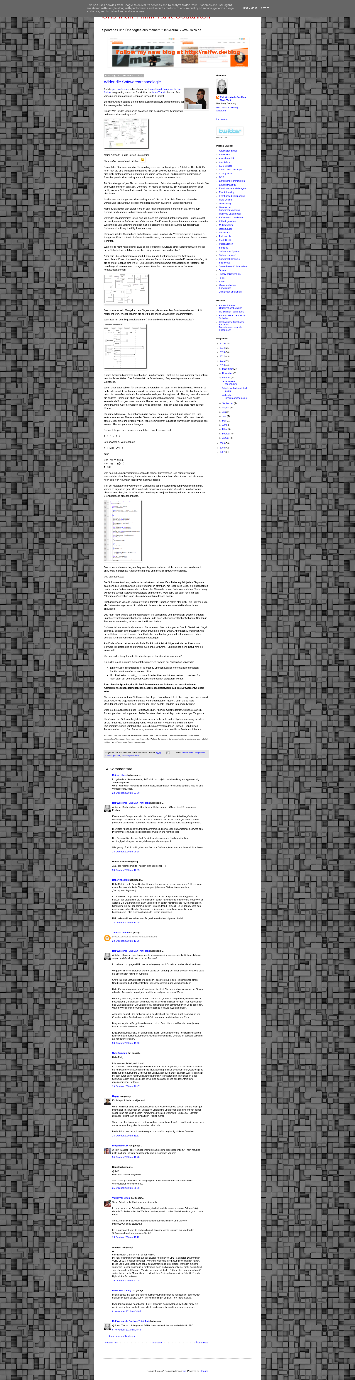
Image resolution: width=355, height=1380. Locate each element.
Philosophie (225, 236)
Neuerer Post (111, 1342)
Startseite (157, 1342)
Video (222, 281)
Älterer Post (202, 1342)
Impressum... (222, 119)
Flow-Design (225, 199)
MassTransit (159, 92)
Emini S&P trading (121, 1290)
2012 (222, 356)
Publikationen (226, 244)
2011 (222, 361)
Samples (223, 248)
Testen (222, 270)
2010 (222, 365)
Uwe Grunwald (119, 1053)
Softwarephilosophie (130, 755)
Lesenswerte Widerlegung (230, 382)
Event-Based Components (162, 89)
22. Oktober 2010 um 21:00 (126, 793)
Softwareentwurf (227, 255)
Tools (221, 278)
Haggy (115, 1096)
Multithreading (226, 225)
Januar (226, 438)
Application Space (228, 150)
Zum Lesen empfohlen (230, 291)
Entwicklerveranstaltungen (232, 188)
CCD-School (225, 166)
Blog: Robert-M (120, 1145)
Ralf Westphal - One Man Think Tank (131, 803)
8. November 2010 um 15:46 (126, 1329)
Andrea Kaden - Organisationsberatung (230, 306)
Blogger (204, 1371)
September (228, 403)
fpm (184, 1371)
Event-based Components (193, 752)
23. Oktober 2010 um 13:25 (126, 922)
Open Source (225, 229)
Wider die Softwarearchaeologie (132, 82)
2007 (222, 452)
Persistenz (224, 232)
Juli (224, 412)
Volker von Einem (121, 1198)
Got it (265, 8)
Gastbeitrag (225, 203)
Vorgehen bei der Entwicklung (227, 286)
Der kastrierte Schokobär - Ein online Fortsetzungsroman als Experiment (232, 326)
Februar (226, 433)
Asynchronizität (226, 158)
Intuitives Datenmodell (230, 214)
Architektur (224, 154)
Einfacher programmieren (232, 181)
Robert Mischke (120, 880)
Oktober (226, 377)
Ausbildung (225, 162)
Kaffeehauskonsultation (231, 217)
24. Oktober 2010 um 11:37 (125, 1135)
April (224, 425)
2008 (222, 447)
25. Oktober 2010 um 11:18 (125, 1237)
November (227, 373)
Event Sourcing (226, 192)
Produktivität (225, 240)
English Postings (227, 184)
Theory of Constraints (230, 274)
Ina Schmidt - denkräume (231, 311)
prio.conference (120, 89)
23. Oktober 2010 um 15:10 (126, 1043)
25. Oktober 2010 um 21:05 (126, 1280)
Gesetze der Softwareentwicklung (229, 208)
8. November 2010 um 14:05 (126, 1311)
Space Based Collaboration (233, 266)
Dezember (227, 369)
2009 (222, 443)
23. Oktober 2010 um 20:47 (126, 1086)
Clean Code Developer (230, 169)
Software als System (229, 251)
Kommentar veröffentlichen (122, 1336)
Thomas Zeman (120, 932)
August (226, 407)
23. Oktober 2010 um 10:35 (126, 870)
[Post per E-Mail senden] (167, 752)
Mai (224, 420)
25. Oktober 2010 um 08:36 (126, 1188)
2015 (222, 343)
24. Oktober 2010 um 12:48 (126, 1157)
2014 (222, 348)
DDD (221, 177)
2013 (222, 352)
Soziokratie (224, 262)
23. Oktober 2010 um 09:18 (126, 851)
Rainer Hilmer (119, 775)
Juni (224, 416)
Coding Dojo (225, 173)
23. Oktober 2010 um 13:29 (126, 941)
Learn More (250, 8)
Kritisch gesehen (112, 755)
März (225, 429)
